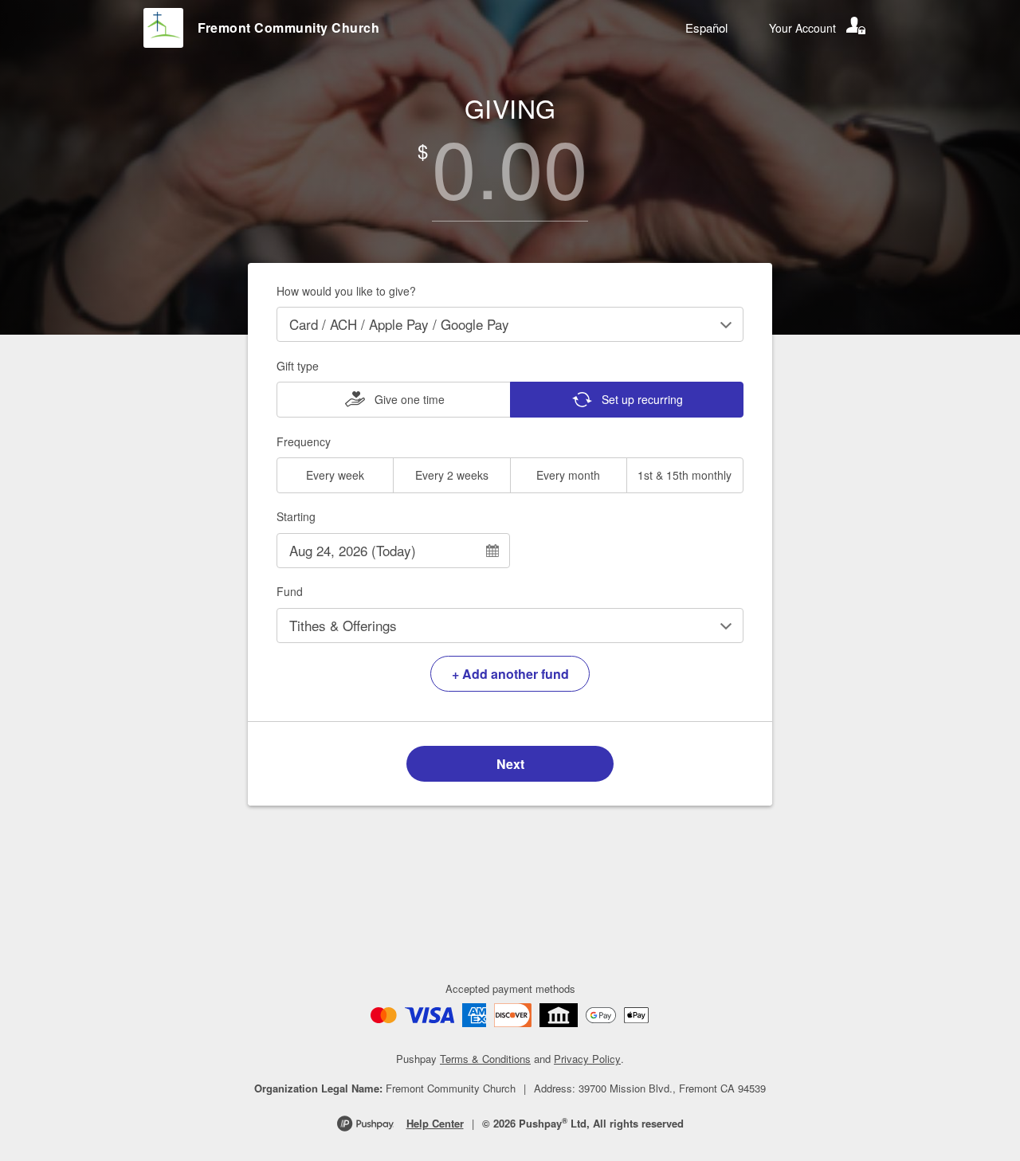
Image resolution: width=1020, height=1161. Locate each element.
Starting (296, 516)
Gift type (298, 366)
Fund (290, 591)
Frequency (304, 441)
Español (706, 27)
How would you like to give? (346, 291)
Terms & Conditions (485, 1058)
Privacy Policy (587, 1058)
